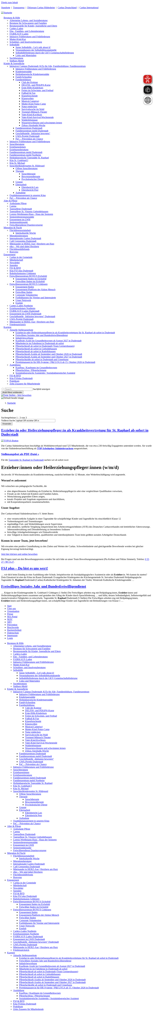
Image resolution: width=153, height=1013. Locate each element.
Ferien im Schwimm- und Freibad (41, 716)
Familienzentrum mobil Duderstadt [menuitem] (32, 130)
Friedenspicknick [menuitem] (18, 324)
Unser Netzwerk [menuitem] (23, 300)
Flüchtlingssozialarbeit (23, 856)
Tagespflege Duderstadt (24, 834)
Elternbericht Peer (33, 815)
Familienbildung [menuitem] (23, 79)
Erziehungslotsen (21, 772)
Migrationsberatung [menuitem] (19, 235)
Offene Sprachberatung (30, 794)
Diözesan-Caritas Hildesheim (41, 7)
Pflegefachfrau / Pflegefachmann (34, 995)
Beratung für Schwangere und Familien (31, 648)
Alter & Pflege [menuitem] (10, 200)
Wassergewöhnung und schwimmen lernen (45, 748)
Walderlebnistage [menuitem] (30, 120)
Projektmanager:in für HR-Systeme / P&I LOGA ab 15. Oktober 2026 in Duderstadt (59, 987)
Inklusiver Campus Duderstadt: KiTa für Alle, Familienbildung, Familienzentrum (51, 691)
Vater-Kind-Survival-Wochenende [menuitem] (38, 117)
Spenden (17, 891)
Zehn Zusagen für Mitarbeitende (28, 1009)
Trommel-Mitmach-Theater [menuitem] (34, 112)
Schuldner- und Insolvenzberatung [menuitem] (26, 42)
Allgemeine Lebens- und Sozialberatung (32, 646)
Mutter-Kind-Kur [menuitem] (18, 39)
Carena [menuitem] (13, 206)
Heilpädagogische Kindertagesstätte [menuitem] (32, 74)
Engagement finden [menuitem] (25, 287)
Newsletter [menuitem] (15, 262)
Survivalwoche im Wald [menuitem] (33, 109)
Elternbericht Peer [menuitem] (30, 190)
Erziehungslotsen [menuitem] (18, 147)
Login (10, 638)
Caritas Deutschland (67, 7)
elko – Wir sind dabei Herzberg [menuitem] (24, 246)
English (22, 928)
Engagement (13, 880)
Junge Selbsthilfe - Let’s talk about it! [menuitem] (33, 47)
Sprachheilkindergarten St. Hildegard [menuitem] (27, 165)
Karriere (11, 952)
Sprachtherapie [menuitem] (29, 174)
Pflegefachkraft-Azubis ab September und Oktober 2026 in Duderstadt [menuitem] (49, 354)
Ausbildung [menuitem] (15, 365)
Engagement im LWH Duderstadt (29, 939)
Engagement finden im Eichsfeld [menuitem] (31, 278)
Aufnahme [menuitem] (21, 192)
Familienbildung (27, 705)
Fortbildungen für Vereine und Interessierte (39, 923)
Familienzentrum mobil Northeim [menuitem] (25, 155)
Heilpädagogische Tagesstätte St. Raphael (32, 783)
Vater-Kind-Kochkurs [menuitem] (32, 114)
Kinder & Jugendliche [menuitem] (14, 63)
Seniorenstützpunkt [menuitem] (19, 222)
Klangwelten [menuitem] (28, 98)
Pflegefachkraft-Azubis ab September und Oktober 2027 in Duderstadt (52, 982)
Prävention (12, 624)
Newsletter (18, 888)
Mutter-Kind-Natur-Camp (37, 729)
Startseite (11, 403)
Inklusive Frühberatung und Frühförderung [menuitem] (30, 36)
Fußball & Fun (32, 718)
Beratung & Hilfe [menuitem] (12, 17)
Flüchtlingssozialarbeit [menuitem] (20, 230)
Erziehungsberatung (22, 775)
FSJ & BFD (19, 893)
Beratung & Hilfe (15, 643)
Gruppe (22, 807)
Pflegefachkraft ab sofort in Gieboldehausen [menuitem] (36, 348)
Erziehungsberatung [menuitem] (19, 149)
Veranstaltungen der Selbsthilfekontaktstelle (39, 675)
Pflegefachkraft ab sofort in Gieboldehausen (40, 974)
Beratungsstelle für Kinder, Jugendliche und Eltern (37, 651)
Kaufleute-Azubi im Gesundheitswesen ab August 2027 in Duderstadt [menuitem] (48, 340)
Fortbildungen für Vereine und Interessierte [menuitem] (36, 297)
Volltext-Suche (8, 420)
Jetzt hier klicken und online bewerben (19, 554)
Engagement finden (28, 912)
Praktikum (18, 1006)
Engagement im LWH (23, 845)
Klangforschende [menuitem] (30, 95)
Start (9, 606)
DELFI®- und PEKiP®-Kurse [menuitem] (36, 85)
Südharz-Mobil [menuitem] (17, 61)
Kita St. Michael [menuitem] (17, 163)
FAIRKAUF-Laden (22, 659)
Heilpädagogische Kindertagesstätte (36, 699)
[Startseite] (6, 12)
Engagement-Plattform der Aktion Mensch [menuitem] (35, 289)
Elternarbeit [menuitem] (21, 184)
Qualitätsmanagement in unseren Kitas (31, 821)
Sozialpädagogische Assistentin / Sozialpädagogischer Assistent (49, 998)
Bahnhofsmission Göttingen (26, 899)
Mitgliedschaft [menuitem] (16, 260)
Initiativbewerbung (28, 963)
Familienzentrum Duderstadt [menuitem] (29, 128)
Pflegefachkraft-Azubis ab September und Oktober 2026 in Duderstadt (52, 979)
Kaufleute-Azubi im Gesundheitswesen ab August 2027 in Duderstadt (52, 966)
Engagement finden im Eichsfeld (34, 904)
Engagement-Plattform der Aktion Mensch (39, 915)
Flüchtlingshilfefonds (23, 874)
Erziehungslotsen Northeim (26, 934)
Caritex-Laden (20, 654)
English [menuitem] (19, 303)
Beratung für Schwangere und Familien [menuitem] (28, 23)
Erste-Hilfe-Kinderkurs (36, 713)
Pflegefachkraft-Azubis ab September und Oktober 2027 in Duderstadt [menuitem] (49, 357)
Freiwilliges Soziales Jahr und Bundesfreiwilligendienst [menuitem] (42, 335)
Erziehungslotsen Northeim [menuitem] (22, 308)
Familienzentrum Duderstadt (32, 753)
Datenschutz (13, 632)
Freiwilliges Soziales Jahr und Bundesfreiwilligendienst (45, 960)
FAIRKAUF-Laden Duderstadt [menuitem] (24, 311)
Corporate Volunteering (30, 920)
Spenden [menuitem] (14, 265)
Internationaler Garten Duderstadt (29, 864)
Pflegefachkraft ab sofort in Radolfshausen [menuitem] (36, 351)
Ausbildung (18, 990)
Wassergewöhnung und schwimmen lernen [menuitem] (42, 122)
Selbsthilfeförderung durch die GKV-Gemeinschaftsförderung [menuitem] (45, 52)
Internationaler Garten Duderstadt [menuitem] (25, 238)
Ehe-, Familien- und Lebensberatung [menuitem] (27, 31)
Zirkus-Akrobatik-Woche (37, 751)
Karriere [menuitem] (7, 327)
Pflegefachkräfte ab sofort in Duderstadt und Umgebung (45, 985)
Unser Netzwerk (27, 925)
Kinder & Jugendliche (17, 689)
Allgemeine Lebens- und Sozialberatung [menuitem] (29, 20)
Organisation (13, 611)
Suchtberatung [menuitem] (16, 58)
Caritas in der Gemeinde (24, 882)
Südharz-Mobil (20, 686)
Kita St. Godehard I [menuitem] (19, 160)
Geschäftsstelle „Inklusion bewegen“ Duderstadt (36, 942)
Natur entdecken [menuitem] (29, 106)
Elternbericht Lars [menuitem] (30, 187)
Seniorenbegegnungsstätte (25, 842)
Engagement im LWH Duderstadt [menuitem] (25, 313)
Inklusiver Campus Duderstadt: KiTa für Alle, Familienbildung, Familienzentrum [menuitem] (48, 66)
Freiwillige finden (27, 917)
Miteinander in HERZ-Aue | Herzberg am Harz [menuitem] (32, 243)
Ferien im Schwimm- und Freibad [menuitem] (37, 90)
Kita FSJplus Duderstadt (24, 1004)
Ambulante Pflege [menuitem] (18, 203)
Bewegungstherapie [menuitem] (31, 176)
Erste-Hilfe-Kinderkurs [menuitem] (32, 87)
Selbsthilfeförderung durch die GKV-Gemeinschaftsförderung (48, 678)
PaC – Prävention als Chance (33, 764)
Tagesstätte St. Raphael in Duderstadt (26, 460)
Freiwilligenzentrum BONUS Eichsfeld (32, 901)
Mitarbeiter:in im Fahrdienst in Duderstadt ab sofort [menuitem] (40, 343)
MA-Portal (12, 616)
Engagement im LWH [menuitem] (20, 219)
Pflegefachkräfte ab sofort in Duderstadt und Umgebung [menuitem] (42, 359)
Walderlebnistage (33, 745)
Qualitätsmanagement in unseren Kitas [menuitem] (28, 195)
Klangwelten (31, 724)
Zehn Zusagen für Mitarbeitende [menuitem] (25, 383)
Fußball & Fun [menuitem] (28, 93)
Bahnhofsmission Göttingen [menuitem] (23, 273)
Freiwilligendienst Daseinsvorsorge (29, 850)
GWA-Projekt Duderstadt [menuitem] (27, 136)
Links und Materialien (29, 681)
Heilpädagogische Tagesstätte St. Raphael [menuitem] (29, 157)
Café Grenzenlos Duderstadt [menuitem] (23, 241)
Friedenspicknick (21, 950)
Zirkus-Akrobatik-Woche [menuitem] (33, 125)
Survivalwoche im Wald (36, 734)
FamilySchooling (27, 702)
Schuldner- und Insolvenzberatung (29, 667)
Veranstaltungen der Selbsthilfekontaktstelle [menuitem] (36, 50)
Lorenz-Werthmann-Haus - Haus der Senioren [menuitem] (31, 214)
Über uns (11, 608)
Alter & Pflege (14, 826)
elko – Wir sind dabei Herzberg (28, 872)
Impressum (12, 635)
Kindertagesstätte (27, 697)
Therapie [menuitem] (20, 171)
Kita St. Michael (21, 788)
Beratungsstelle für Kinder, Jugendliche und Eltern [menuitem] (33, 26)
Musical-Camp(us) (34, 726)
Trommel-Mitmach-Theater (38, 737)
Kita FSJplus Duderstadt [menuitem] (21, 378)
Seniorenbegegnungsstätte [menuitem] (22, 217)
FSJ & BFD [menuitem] (15, 268)
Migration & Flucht (16, 853)
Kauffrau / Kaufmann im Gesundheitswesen (40, 993)
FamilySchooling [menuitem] (24, 77)
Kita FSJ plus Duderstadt (25, 896)
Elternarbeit (24, 810)
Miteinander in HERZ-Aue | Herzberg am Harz (35, 869)
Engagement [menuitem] (9, 254)
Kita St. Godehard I (22, 786)
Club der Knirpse (33, 708)
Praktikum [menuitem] (14, 381)
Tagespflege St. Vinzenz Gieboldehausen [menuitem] (29, 211)
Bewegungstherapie (34, 802)
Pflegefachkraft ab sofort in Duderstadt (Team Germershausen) (48, 971)
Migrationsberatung (22, 861)
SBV (9, 622)
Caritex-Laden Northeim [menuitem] (21, 305)
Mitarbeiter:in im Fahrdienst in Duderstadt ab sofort (43, 969)
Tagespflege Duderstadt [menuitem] (21, 209)
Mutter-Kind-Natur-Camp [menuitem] (34, 104)
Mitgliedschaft (20, 885)
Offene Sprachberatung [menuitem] (27, 168)
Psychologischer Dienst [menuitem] (33, 179)
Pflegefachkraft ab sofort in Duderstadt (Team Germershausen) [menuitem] (45, 346)
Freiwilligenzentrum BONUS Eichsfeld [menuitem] (28, 276)
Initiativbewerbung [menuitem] (24, 338)
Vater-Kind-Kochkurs (35, 740)
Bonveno (17, 877)
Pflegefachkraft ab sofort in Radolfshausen (39, 977)
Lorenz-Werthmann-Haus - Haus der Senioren (35, 839)
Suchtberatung (20, 683)
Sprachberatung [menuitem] (17, 144)
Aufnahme (24, 818)
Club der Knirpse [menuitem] (30, 82)
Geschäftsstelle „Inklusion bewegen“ (36, 759)
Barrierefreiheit (14, 630)
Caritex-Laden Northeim (24, 931)
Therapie (23, 796)
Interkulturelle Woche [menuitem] (26, 233)
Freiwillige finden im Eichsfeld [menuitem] (30, 281)
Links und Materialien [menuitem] (26, 55)
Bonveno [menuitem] (14, 252)
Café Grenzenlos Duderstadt (26, 866)
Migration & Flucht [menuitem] (13, 227)
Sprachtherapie (32, 799)
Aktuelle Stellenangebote (25, 955)
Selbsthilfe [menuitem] (14, 44)
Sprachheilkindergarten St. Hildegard (30, 791)
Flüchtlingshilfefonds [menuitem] (19, 249)
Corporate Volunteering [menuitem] (27, 295)
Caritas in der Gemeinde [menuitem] (21, 257)
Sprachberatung (20, 769)
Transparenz (19, 7)
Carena (16, 831)
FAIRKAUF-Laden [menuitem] (19, 34)
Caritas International (88, 7)
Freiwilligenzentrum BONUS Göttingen (32, 909)
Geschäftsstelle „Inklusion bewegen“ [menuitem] (33, 133)
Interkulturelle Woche (29, 858)
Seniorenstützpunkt (22, 847)
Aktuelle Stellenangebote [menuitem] (21, 330)
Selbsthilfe (18, 670)
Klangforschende (33, 721)
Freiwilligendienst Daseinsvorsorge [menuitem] (26, 225)
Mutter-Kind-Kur (21, 664)
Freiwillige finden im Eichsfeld (33, 907)
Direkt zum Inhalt (9, 2)
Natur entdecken (33, 732)
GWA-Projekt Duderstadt (31, 761)
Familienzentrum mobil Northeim (29, 780)
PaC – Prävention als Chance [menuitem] (29, 139)
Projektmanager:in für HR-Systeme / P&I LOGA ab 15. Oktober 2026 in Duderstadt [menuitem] (55, 362)
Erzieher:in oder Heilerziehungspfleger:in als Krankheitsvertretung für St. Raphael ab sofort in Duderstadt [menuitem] (65, 332)
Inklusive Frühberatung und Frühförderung (33, 662)
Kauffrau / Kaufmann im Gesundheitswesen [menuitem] (36, 367)
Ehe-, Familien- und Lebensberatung (30, 656)
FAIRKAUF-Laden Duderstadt (28, 936)
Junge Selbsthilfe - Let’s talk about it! (36, 673)
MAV (10, 619)
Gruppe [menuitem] (19, 182)
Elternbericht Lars (33, 812)
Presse (10, 614)
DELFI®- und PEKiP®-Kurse (39, 710)
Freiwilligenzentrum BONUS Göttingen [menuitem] (29, 284)
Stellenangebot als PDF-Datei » (20, 454)
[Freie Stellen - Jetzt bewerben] (16, 395)
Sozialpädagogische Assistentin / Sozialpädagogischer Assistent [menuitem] (45, 373)
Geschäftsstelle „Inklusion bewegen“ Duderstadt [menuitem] (32, 316)
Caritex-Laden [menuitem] (16, 28)
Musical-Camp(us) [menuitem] (30, 101)
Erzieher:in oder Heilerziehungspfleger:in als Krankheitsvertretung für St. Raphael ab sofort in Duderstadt (68, 958)
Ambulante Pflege (21, 829)
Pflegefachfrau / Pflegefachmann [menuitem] (31, 370)
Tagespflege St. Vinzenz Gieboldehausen (32, 837)
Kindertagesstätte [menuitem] (24, 71)
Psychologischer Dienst (36, 804)
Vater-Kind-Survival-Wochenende (41, 743)
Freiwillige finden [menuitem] (24, 292)
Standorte (5, 7)
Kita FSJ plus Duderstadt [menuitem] (21, 270)
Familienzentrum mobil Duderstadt (35, 756)
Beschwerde (13, 627)
